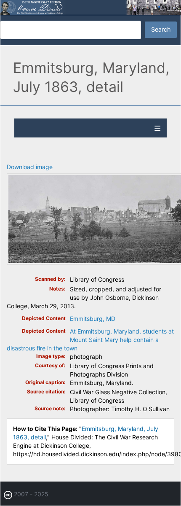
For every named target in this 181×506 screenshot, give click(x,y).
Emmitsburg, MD (92, 318)
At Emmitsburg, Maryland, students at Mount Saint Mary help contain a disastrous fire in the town (90, 340)
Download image (30, 166)
